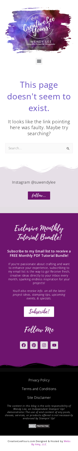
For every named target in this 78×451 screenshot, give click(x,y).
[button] (39, 61)
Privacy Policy (39, 380)
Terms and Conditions (39, 389)
